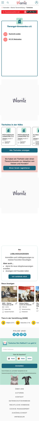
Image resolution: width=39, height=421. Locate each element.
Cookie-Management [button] (20, 409)
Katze (23, 358)
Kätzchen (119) (25, 323)
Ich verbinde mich (19, 276)
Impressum (19, 417)
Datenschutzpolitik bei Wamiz (10, 373)
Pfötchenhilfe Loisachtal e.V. (8, 135)
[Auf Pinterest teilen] (24, 334)
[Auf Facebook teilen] (14, 334)
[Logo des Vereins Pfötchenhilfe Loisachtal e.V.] (8, 130)
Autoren (19, 393)
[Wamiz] (22, 2)
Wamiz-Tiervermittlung (18, 7)
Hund (13, 358)
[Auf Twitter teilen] (17, 334)
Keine (29, 358)
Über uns (19, 389)
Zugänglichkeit (19, 413)
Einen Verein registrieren (19, 168)
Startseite (6, 7)
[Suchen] (7, 2)
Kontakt (19, 397)
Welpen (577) (10, 323)
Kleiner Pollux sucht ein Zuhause (25, 304)
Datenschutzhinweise (19, 401)
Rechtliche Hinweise (20, 405)
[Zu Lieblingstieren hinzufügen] (15, 288)
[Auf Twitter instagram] (21, 334)
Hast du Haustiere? (19, 354)
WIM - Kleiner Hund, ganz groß (7, 304)
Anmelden (19, 366)
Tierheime (29, 7)
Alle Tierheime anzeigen (20, 150)
